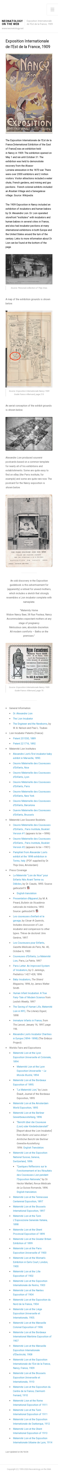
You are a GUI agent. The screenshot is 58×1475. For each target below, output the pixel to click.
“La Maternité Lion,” (27, 1089)
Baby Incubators (21, 979)
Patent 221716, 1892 (24, 743)
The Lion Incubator (23, 718)
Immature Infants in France (27, 1020)
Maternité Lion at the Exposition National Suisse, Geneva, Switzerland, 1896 (30, 1157)
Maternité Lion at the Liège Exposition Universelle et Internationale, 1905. (27, 1313)
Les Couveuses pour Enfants (28, 942)
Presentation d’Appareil (25, 898)
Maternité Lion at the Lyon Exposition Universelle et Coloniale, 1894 (32, 1057)
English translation (27, 893)
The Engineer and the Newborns (30, 723)
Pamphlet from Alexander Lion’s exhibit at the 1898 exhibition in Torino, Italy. (30, 856)
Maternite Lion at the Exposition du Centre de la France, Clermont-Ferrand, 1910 (32, 1391)
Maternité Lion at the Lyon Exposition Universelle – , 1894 (31, 1071)
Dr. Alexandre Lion (22, 713)
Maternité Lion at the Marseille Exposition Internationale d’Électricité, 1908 (29, 1350)
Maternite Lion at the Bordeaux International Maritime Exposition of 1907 (32, 1336)
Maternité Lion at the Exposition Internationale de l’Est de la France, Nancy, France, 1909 (32, 1364)
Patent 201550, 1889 (24, 738)
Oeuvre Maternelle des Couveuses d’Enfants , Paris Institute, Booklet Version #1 (32, 829)
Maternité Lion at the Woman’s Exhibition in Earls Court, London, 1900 (30, 1262)
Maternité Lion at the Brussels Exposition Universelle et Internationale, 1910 (29, 1377)
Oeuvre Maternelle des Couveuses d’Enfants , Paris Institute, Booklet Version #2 (32, 843)
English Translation (33, 1147)
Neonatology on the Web (12, 23)
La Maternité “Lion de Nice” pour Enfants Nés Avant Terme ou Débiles (30, 879)
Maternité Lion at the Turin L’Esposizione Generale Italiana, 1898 (30, 1220)
